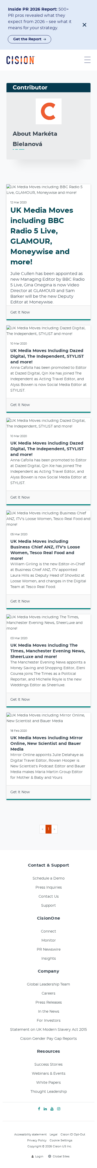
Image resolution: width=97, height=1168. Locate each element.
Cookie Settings (61, 1140)
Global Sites (61, 1156)
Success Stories (48, 1064)
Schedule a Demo (49, 878)
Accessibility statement (30, 1134)
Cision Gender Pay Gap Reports (48, 1039)
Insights (48, 958)
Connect (48, 931)
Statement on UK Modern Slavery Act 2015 (48, 1030)
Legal (53, 1134)
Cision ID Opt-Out (73, 1134)
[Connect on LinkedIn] (45, 1109)
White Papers (48, 1083)
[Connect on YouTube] (52, 1109)
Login (39, 1156)
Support (48, 905)
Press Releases (48, 1002)
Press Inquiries (48, 887)
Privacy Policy (37, 1140)
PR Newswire (49, 949)
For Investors (49, 1020)
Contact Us (49, 896)
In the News (48, 1011)
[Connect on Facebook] (39, 1109)
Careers (48, 993)
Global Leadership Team (48, 984)
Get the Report (27, 39)
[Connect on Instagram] (58, 1109)
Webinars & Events (48, 1073)
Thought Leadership (49, 1092)
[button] (84, 24)
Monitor (48, 940)
